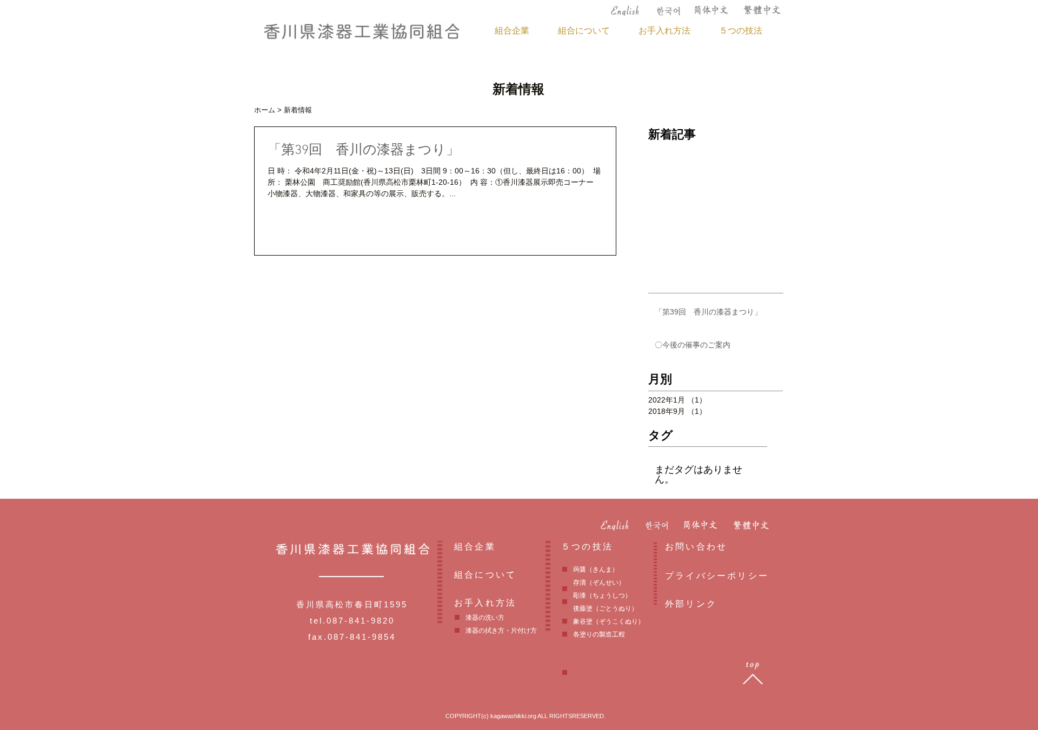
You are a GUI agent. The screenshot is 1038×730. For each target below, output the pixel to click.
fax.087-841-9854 (352, 636)
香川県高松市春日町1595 (352, 604)
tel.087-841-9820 (352, 620)
